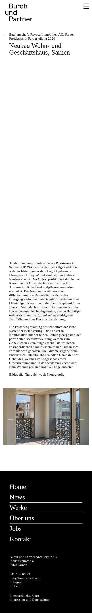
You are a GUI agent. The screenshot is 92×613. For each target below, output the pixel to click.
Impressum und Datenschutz (29, 599)
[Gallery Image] (46, 130)
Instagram (16, 582)
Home (18, 486)
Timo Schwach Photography (45, 374)
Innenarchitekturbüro (24, 595)
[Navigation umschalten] (83, 7)
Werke (18, 507)
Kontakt (20, 539)
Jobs (16, 528)
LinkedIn (16, 586)
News (17, 497)
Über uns (22, 518)
